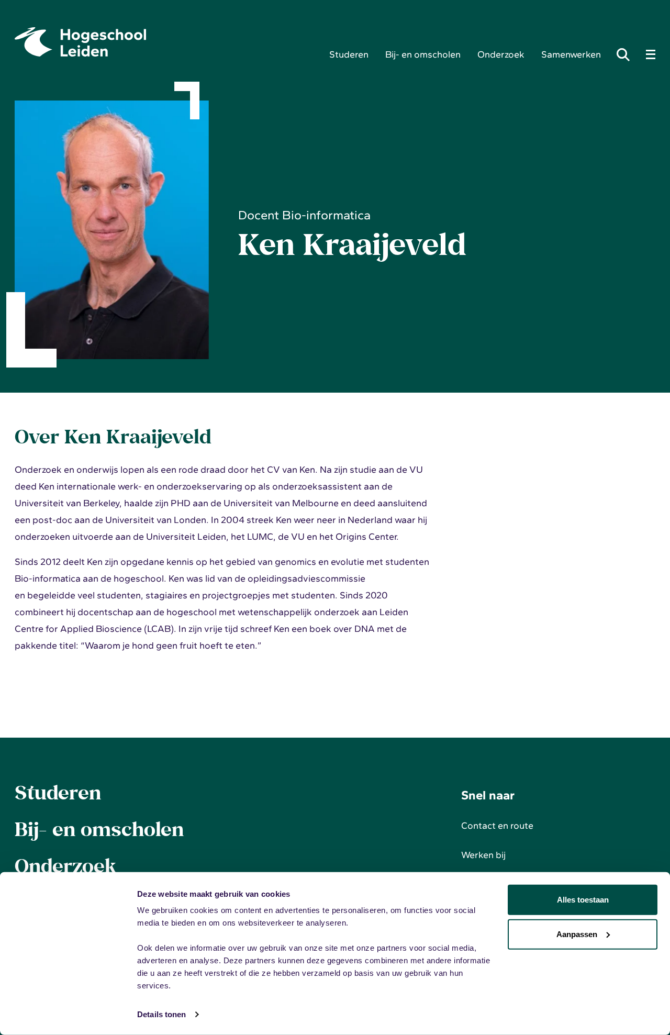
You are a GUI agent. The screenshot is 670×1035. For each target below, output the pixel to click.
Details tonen (161, 1014)
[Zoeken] (626, 54)
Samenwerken (571, 54)
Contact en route (497, 825)
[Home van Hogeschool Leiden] (163, 42)
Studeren (348, 54)
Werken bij (483, 855)
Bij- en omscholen (423, 54)
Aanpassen (576, 933)
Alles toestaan (583, 899)
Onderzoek (500, 54)
